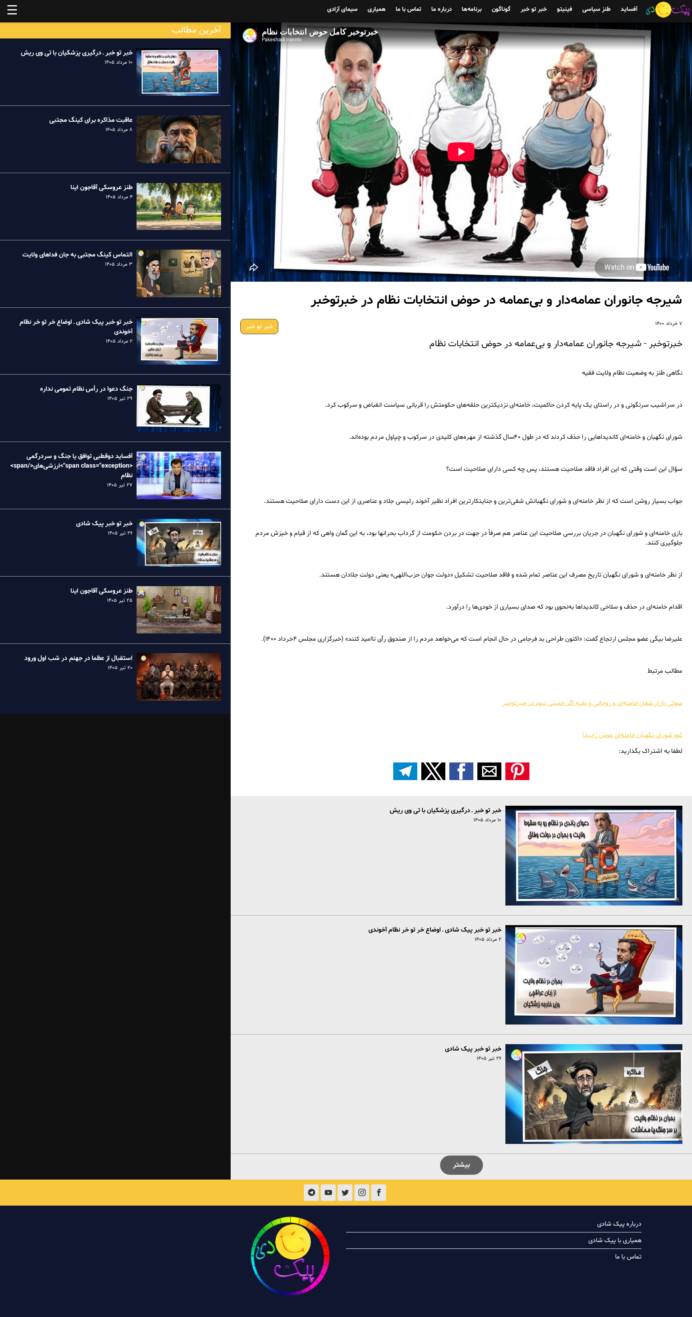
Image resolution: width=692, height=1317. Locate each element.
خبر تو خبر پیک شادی (473, 1049)
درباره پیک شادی (619, 1224)
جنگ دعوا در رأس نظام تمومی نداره (86, 389)
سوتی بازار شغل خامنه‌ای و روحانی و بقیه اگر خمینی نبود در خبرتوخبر (592, 703)
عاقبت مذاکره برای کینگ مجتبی (91, 120)
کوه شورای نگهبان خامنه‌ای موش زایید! (632, 735)
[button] (517, 771)
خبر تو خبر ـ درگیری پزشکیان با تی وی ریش (445, 810)
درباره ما (441, 9)
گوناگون (501, 9)
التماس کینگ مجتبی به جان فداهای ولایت (77, 254)
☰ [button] (12, 11)
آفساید (629, 9)
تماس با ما (408, 9)
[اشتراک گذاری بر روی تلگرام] (405, 771)
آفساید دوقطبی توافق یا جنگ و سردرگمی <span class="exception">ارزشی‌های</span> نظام (71, 466)
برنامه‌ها (472, 9)
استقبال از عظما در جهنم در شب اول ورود (78, 657)
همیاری (377, 9)
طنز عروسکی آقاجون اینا (101, 187)
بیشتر (461, 1165)
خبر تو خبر (534, 9)
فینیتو (564, 9)
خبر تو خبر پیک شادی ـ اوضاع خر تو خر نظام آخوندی (434, 930)
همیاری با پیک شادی (615, 1240)
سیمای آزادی (342, 9)
